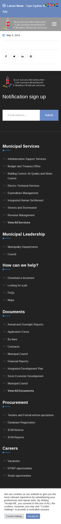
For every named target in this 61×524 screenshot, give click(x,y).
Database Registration (21, 422)
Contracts (13, 346)
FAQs (11, 292)
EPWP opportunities (20, 468)
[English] (52, 4)
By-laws (12, 339)
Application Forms (18, 331)
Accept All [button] (33, 516)
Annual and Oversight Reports (25, 324)
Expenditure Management (23, 193)
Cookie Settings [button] (14, 516)
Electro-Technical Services (23, 185)
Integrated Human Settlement (26, 200)
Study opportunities (19, 475)
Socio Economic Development (26, 376)
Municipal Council (18, 354)
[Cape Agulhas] (25, 24)
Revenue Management (21, 215)
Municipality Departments (23, 246)
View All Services (19, 222)
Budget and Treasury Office (24, 166)
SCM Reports (16, 437)
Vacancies (14, 461)
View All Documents (21, 390)
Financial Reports (18, 361)
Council (12, 254)
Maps (11, 300)
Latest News (15, 5)
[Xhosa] (56, 4)
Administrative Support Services (27, 159)
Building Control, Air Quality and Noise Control (30, 176)
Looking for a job (17, 285)
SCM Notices (16, 430)
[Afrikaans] (47, 4)
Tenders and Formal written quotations (31, 415)
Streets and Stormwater (22, 207)
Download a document (21, 277)
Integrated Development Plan (25, 368)
